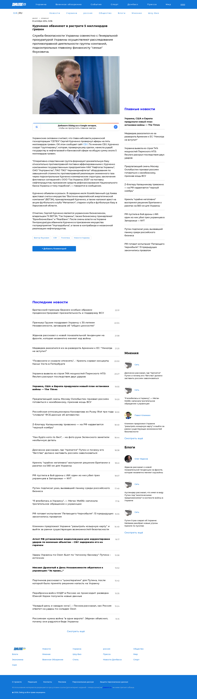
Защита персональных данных (114, 682)
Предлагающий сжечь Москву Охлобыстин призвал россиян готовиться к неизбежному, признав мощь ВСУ (141, 171)
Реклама (62, 682)
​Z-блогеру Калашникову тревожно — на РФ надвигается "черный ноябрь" (144, 187)
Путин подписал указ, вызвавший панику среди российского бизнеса (143, 232)
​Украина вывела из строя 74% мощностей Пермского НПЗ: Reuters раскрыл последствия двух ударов (144, 153)
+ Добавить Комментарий (54, 249)
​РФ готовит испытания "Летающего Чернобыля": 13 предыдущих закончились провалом (144, 247)
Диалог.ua (107, 687)
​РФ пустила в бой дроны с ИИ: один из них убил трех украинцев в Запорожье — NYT (144, 217)
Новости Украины (82, 238)
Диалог (35, 18)
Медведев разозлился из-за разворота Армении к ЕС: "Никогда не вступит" (144, 136)
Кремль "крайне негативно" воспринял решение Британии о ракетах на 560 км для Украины (143, 202)
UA (15, 13)
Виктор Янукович (41, 238)
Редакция (32, 682)
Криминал (45, 18)
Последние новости (50, 302)
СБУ (85, 144)
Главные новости (139, 109)
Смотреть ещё (76, 631)
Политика (65, 238)
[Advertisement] (76, 273)
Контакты (47, 682)
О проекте (17, 682)
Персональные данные (83, 682)
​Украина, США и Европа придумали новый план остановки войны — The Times (142, 121)
